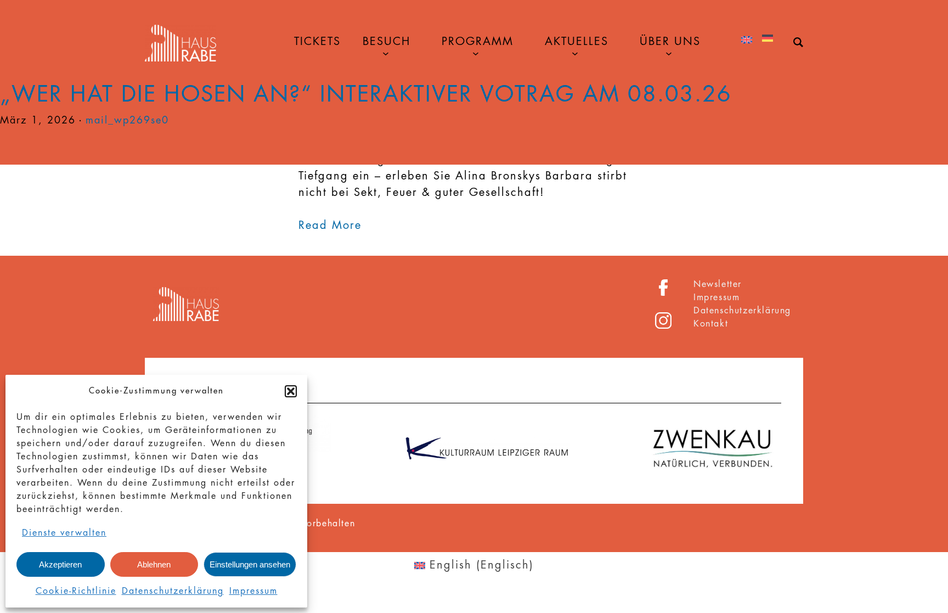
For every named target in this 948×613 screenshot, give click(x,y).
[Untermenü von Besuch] (385, 52)
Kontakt (710, 323)
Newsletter (717, 284)
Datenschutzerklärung (173, 591)
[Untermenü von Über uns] (668, 52)
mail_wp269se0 (127, 120)
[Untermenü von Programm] (475, 52)
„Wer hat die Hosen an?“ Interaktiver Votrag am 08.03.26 (366, 94)
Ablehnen (154, 564)
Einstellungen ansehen (250, 564)
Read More (330, 225)
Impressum (253, 591)
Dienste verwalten (64, 532)
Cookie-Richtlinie (76, 591)
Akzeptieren (60, 564)
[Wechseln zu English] (746, 40)
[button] (290, 391)
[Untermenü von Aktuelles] (575, 52)
